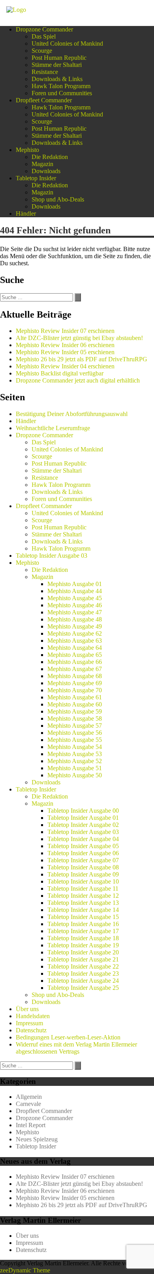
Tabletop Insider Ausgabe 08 (83, 867)
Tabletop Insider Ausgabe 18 (83, 938)
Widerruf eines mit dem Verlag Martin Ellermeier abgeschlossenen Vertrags (76, 1048)
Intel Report (30, 1125)
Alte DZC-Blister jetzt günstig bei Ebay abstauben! (79, 338)
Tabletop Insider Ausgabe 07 (83, 860)
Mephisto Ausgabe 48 (74, 619)
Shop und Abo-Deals (58, 199)
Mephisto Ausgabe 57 (74, 725)
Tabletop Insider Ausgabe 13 (83, 902)
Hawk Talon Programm (61, 86)
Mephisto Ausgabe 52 (74, 761)
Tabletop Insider (36, 178)
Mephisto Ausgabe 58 (74, 718)
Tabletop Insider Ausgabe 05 (83, 846)
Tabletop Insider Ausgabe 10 (83, 881)
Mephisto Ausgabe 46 (74, 605)
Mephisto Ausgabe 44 (74, 591)
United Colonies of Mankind (67, 43)
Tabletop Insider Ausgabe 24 (83, 980)
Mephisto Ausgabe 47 (74, 612)
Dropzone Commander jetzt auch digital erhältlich (78, 380)
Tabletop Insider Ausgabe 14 (83, 909)
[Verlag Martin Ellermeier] (16, 9)
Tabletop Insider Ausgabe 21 (83, 959)
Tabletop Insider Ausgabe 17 (83, 931)
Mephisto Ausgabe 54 (74, 746)
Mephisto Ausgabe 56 (74, 732)
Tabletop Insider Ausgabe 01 (83, 817)
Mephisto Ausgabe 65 (74, 654)
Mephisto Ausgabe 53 (74, 754)
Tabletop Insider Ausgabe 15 (83, 916)
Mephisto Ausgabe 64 (74, 647)
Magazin (42, 164)
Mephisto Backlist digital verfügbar (59, 373)
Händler (26, 213)
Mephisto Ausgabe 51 (74, 768)
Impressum (29, 1023)
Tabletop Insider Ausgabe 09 (83, 874)
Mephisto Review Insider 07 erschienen (65, 330)
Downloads (46, 171)
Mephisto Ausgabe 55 (74, 739)
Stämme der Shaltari (57, 64)
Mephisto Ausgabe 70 (74, 690)
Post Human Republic (59, 57)
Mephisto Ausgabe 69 (74, 683)
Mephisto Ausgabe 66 (74, 661)
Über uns (27, 1009)
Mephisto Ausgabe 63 (74, 640)
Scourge (42, 50)
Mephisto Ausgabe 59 (74, 711)
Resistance (45, 71)
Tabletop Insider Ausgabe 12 (83, 895)
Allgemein (29, 1096)
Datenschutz (31, 1030)
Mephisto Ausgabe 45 (74, 598)
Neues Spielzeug (37, 1139)
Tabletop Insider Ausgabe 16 (83, 924)
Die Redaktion (50, 156)
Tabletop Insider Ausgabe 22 (83, 966)
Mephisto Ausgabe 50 (74, 775)
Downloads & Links (57, 79)
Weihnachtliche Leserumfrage (53, 428)
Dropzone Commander (44, 29)
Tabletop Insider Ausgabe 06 (83, 853)
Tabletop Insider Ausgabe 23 (83, 973)
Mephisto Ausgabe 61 (74, 697)
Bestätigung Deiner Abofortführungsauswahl (72, 413)
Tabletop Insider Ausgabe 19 (83, 945)
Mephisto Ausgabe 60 (74, 704)
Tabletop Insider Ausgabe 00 (83, 810)
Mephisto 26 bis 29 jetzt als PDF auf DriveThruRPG (81, 359)
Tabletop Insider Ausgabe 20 (83, 952)
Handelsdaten (33, 1016)
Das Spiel (44, 36)
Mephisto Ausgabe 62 (74, 633)
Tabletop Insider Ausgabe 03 (51, 555)
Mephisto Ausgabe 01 (74, 584)
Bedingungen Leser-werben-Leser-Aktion (68, 1037)
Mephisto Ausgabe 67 (74, 669)
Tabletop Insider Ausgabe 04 (83, 839)
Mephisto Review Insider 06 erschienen (65, 345)
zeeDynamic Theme (25, 1270)
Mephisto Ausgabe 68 (74, 676)
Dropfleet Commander (44, 100)
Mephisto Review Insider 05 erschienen (65, 352)
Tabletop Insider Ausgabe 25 (83, 987)
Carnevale (28, 1103)
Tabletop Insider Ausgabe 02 (83, 824)
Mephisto (27, 149)
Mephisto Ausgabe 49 (74, 626)
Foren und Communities (62, 93)
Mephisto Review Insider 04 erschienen (65, 366)
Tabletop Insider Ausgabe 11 (82, 888)
